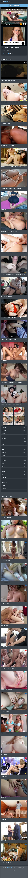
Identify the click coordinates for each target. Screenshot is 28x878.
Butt (5, 53)
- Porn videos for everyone (15, 867)
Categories (16, 5)
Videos (10, 5)
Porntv (5, 2)
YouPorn (11, 53)
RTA (14, 870)
